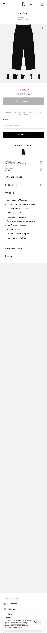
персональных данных (18, 624)
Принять (37, 622)
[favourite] (31, 4)
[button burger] (4, 4)
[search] (37, 4)
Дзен (9, 614)
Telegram (11, 609)
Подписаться (23, 135)
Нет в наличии (23, 101)
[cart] (43, 4)
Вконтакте (12, 604)
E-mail (5, 120)
